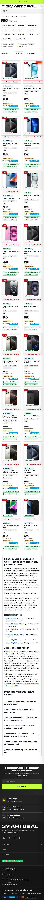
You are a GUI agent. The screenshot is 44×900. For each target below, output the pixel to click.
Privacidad (6, 893)
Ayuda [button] (4, 849)
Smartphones (15, 16)
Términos (14, 893)
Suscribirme (22, 786)
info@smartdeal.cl (11, 885)
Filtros (20, 53)
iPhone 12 (9, 624)
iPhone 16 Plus (33, 34)
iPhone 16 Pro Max (21, 39)
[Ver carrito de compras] (41, 6)
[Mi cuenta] (38, 6)
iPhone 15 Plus (17, 30)
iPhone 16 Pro (7, 39)
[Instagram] (4, 837)
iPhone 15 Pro (30, 30)
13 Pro (16, 629)
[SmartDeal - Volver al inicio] (21, 6)
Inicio (2, 16)
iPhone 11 (9, 618)
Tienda (8, 16)
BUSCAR (4, 11)
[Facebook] (9, 837)
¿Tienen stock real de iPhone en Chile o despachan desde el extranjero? (19, 735)
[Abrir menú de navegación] (3, 6)
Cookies (22, 893)
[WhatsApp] (20, 837)
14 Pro (21, 634)
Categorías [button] (6, 844)
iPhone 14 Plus (32, 25)
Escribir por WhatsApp (13, 861)
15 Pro (16, 640)
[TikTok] (14, 837)
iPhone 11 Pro (18, 618)
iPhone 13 (9, 629)
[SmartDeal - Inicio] (22, 826)
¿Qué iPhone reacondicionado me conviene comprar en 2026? (20, 703)
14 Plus (15, 634)
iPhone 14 (21, 25)
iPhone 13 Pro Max (8, 25)
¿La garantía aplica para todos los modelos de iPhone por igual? (20, 743)
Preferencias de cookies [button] (34, 893)
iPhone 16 (9, 643)
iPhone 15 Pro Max (8, 34)
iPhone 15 (6, 30)
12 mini (15, 624)
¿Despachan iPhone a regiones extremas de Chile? (20, 751)
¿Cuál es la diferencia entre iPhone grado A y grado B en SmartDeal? (20, 727)
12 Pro (21, 624)
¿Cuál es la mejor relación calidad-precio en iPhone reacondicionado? (20, 719)
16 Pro (16, 643)
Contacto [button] (5, 854)
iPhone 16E (21, 34)
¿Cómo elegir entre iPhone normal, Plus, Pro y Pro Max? (19, 711)
